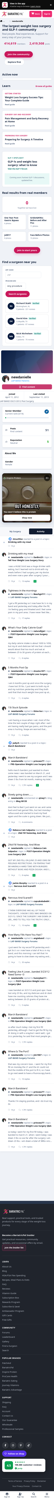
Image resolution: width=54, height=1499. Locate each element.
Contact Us (7, 1415)
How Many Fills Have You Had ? (25, 934)
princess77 (39, 761)
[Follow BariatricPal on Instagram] (13, 1445)
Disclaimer (41, 1481)
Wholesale (7, 1424)
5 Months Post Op (18, 667)
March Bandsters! (16, 746)
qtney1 (42, 798)
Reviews (6, 1288)
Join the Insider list (14, 1247)
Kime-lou (38, 711)
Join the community (19, 54)
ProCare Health (9, 1376)
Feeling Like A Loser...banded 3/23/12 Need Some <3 (29, 973)
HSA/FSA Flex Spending (13, 1275)
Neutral (14, 443)
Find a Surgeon (9, 1345)
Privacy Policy (29, 1481)
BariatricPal (8, 1367)
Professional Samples (12, 1428)
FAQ (4, 1284)
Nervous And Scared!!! (25, 886)
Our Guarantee (9, 1420)
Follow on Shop (16, 1453)
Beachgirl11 (39, 594)
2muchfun (18, 539)
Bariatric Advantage (12, 1389)
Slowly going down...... (20, 794)
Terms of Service (15, 1481)
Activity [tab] (40, 531)
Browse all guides (44, 86)
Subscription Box (10, 1297)
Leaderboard (8, 1336)
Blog (4, 1271)
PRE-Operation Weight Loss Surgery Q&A (31, 764)
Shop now (27, 517)
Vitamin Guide (9, 1293)
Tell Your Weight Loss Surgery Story (26, 560)
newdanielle (17, 557)
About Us (6, 1266)
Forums (6, 1332)
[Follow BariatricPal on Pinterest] (21, 1445)
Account (6, 1411)
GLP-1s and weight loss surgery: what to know (22, 163)
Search (5, 1350)
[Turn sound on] (47, 478)
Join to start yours (27, 250)
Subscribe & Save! (11, 1306)
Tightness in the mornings (22, 590)
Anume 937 (39, 671)
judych (16, 743)
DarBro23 (38, 557)
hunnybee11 (40, 978)
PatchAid (6, 1363)
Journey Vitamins (10, 1385)
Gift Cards (7, 1315)
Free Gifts (7, 1319)
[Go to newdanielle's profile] (4, 555)
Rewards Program (11, 1302)
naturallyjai (39, 631)
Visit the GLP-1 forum (17, 169)
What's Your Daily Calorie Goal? (25, 627)
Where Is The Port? (18, 1051)
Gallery (5, 1341)
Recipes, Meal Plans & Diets (15, 1279)
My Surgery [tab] (15, 531)
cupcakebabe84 (41, 901)
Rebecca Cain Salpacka (24, 830)
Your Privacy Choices (21, 1486)
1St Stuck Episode (18, 707)
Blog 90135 (21, 801)
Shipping (6, 1402)
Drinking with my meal (19, 542)
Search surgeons (17, 293)
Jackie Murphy (20, 883)
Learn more (5, 5)
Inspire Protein (9, 1371)
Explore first (14, 62)
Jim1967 (37, 1055)
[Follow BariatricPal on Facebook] (5, 1445)
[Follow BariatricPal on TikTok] (28, 1445)
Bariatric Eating (9, 1380)
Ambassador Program (13, 1310)
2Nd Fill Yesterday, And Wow (32, 833)
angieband (39, 938)
